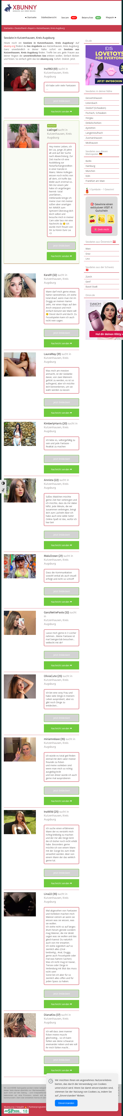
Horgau (89, 117)
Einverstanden (66, 1103)
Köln (88, 175)
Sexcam (68, 18)
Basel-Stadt (92, 286)
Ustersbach (91, 102)
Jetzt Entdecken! (61, 101)
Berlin (88, 160)
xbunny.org (9, 46)
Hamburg (90, 165)
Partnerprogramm (37, 1107)
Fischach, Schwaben (96, 112)
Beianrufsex (91, 18)
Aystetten (90, 127)
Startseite (8, 28)
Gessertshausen (94, 97)
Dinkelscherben (93, 122)
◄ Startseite (30, 17)
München (90, 170)
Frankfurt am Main (95, 180)
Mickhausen (92, 142)
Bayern (31, 28)
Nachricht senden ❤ (61, 111)
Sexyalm (20, 1107)
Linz (88, 258)
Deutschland (20, 28)
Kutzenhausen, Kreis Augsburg (56, 75)
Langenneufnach (94, 132)
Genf (88, 281)
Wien (88, 248)
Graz (88, 253)
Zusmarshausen (94, 137)
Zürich (89, 276)
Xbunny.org (9, 1107)
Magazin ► (111, 17)
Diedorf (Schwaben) (96, 107)
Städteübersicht (49, 17)
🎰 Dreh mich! (101, 229)
